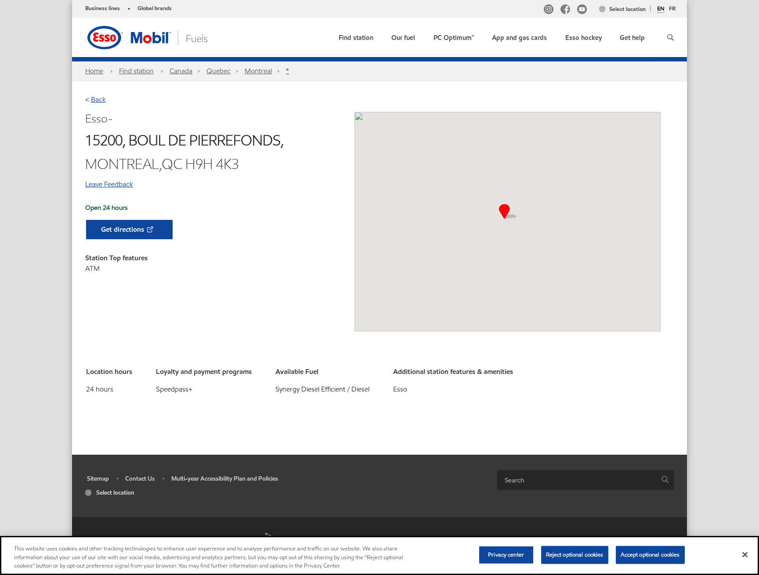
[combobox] (585, 480)
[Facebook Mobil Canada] (565, 10)
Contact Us (140, 478)
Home (94, 70)
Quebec (218, 70)
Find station (136, 70)
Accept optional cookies (650, 554)
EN (661, 9)
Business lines (102, 8)
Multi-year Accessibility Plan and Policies (224, 478)
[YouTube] (582, 10)
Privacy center (506, 554)
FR (672, 9)
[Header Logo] (161, 36)
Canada (181, 70)
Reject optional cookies (575, 554)
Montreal (258, 70)
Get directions (123, 229)
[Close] (745, 554)
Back (98, 99)
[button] (670, 37)
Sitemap (98, 478)
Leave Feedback (109, 184)
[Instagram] (549, 10)
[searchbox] (576, 480)
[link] (356, 36)
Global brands (154, 8)
